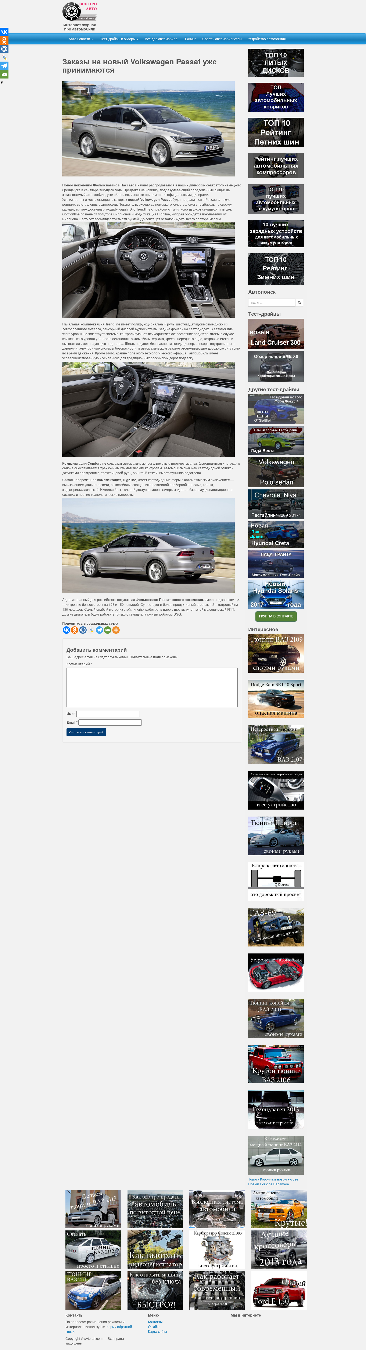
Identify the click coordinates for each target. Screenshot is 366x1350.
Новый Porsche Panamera (268, 1184)
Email (72, 722)
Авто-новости (80, 38)
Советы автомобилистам (222, 38)
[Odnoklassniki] (74, 630)
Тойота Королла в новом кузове (273, 1179)
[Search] (299, 303)
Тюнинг (190, 38)
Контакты (155, 1321)
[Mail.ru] (83, 630)
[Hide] (1, 82)
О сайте (154, 1326)
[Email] (107, 630)
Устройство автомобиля (267, 38)
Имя (71, 713)
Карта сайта (157, 1331)
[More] (116, 630)
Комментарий (79, 664)
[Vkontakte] (66, 630)
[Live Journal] (91, 630)
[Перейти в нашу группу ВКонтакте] (276, 616)
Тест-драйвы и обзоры (117, 38)
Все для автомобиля (161, 38)
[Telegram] (99, 630)
